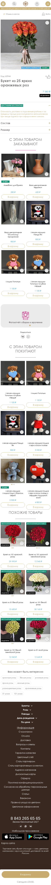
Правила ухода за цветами (25, 802)
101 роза (18, 693)
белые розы (25, 677)
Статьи (25, 794)
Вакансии (25, 798)
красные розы (9, 677)
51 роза (6, 693)
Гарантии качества (25, 753)
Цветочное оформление (25, 806)
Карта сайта (8, 843)
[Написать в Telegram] (20, 826)
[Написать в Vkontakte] (30, 826)
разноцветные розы (11, 688)
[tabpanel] (25, 317)
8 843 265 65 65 (25, 818)
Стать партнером (25, 761)
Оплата (25, 736)
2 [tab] (25, 325)
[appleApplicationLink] (13, 836)
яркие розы (7, 683)
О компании (25, 731)
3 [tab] (30, 325)
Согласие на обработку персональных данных (25, 788)
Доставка (25, 740)
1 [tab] (21, 325)
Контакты (25, 748)
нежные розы (23, 683)
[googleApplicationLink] (38, 836)
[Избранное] (47, 22)
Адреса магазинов (25, 769)
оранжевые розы (33, 688)
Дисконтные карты (26, 774)
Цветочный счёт (25, 757)
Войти (48, 14)
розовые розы (41, 677)
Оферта (25, 778)
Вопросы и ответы (25, 744)
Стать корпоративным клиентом (25, 765)
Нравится (48, 77)
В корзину (25, 874)
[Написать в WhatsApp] (25, 826)
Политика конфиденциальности (25, 782)
